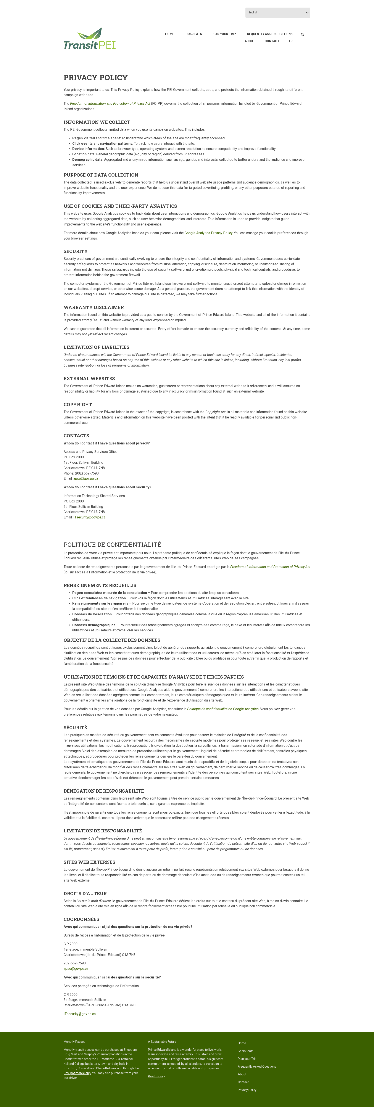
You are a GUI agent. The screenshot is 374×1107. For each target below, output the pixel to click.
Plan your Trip (223, 34)
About (250, 41)
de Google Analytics (223, 709)
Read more (155, 1076)
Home (169, 34)
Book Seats (193, 34)
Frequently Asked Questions (269, 34)
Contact (272, 41)
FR (291, 41)
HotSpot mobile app (77, 1073)
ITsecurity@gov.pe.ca (89, 517)
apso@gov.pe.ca (85, 478)
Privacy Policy (247, 1090)
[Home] (90, 38)
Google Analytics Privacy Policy (208, 233)
